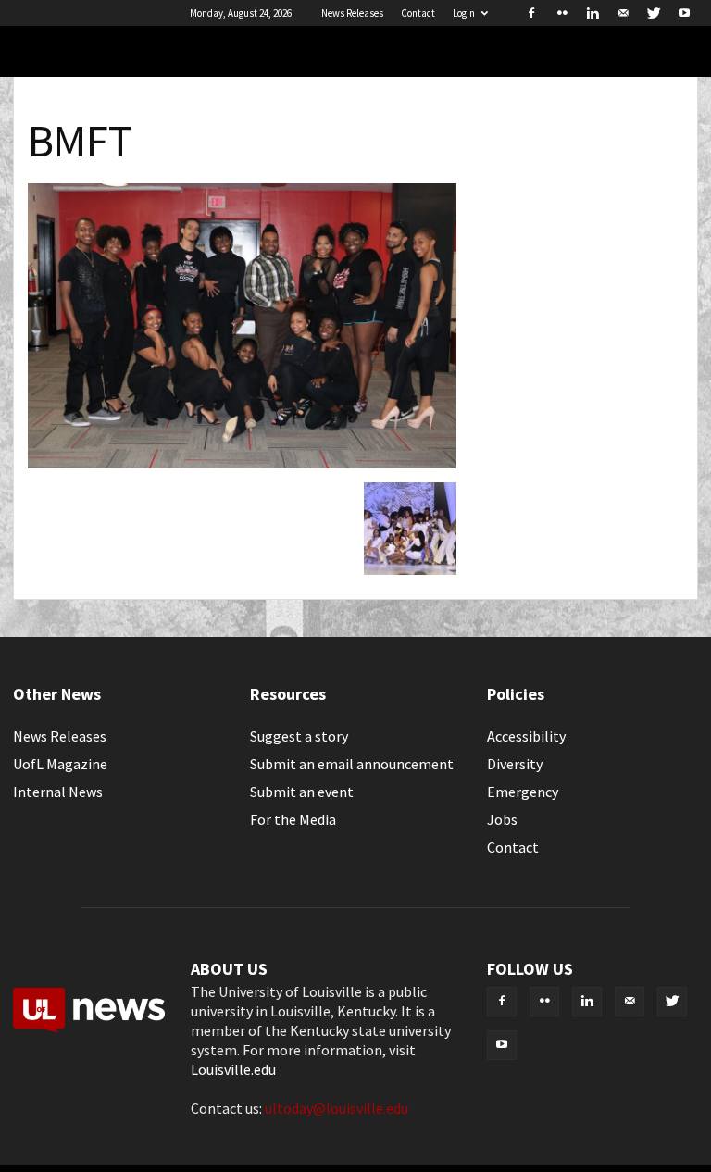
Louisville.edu (233, 1069)
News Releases (352, 12)
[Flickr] (562, 13)
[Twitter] (653, 13)
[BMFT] (242, 463)
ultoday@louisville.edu (336, 1108)
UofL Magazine (60, 763)
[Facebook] (531, 13)
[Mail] (623, 13)
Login (464, 12)
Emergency (522, 791)
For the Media (293, 819)
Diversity (515, 763)
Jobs (502, 819)
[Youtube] (684, 13)
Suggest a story (299, 736)
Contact (418, 12)
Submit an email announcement (352, 763)
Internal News (58, 791)
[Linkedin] (592, 13)
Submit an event (302, 791)
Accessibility (526, 736)
